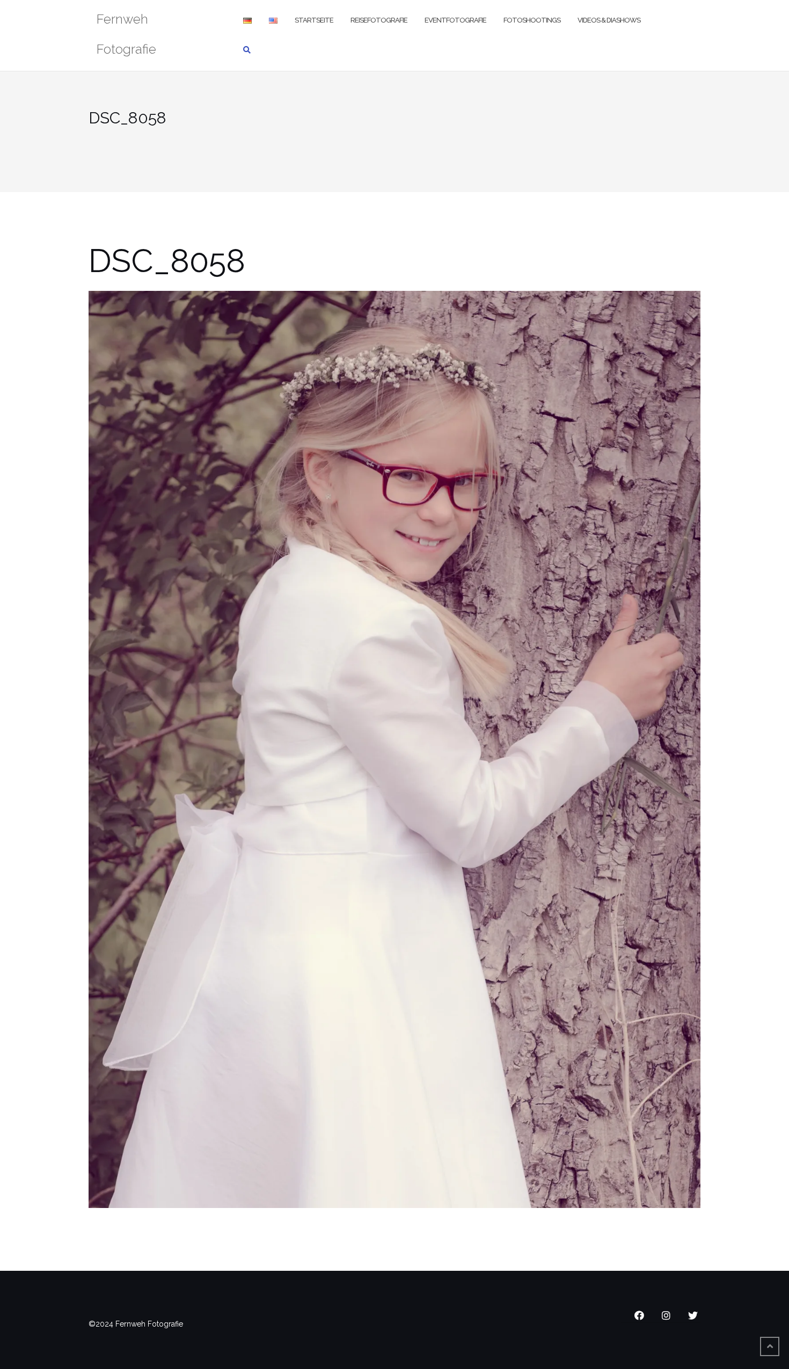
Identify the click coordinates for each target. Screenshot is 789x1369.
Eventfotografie (455, 20)
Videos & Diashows (609, 20)
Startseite (314, 20)
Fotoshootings (531, 20)
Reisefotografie (378, 20)
